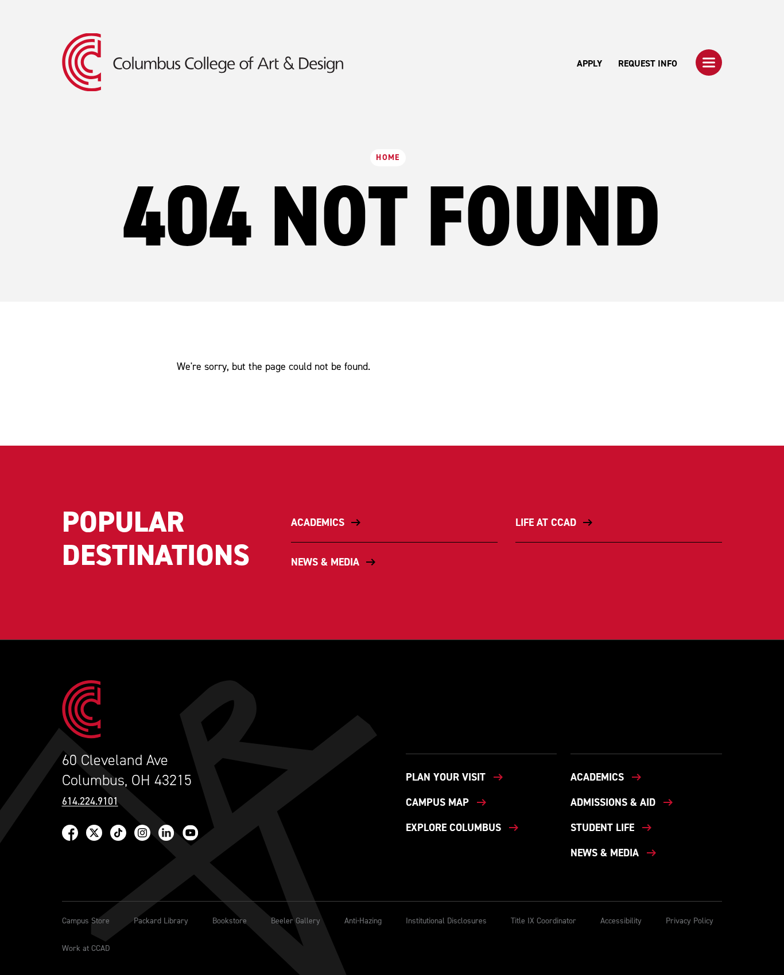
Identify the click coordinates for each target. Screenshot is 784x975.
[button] (709, 62)
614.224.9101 (90, 801)
